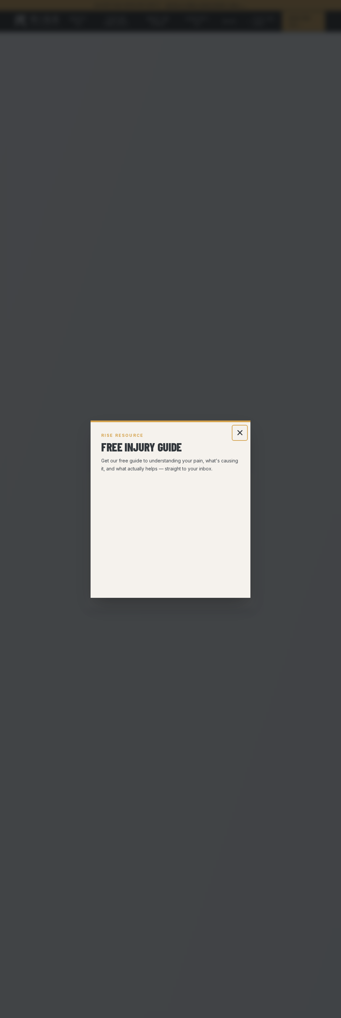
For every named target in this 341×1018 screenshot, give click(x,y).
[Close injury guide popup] (239, 432)
